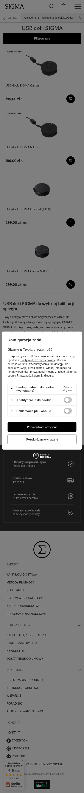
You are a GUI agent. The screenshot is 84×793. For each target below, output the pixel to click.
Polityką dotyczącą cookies (37, 360)
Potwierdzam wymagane (42, 439)
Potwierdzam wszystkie (42, 427)
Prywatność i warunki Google (35, 375)
